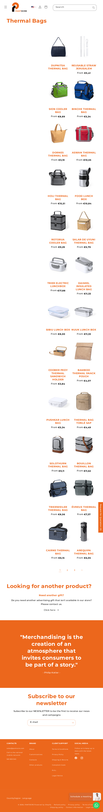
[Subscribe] (73, 723)
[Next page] (82, 570)
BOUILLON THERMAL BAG (84, 465)
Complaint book (58, 765)
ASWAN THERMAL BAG (84, 154)
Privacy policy (74, 805)
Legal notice (91, 807)
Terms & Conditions (60, 749)
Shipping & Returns (60, 760)
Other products (35, 765)
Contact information (74, 807)
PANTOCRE (29, 805)
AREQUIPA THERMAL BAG (84, 552)
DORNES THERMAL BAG (58, 154)
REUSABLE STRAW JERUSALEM (84, 67)
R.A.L (54, 770)
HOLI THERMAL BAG (58, 198)
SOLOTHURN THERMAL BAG (58, 465)
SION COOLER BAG (58, 111)
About (31, 749)
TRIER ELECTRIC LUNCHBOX (58, 285)
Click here (49, 610)
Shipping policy (56, 807)
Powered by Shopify (42, 805)
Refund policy (59, 805)
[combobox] (75, 8)
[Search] (94, 8)
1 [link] (60, 570)
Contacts (33, 760)
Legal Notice (57, 776)
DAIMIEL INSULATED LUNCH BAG (84, 286)
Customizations (35, 754)
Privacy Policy (57, 754)
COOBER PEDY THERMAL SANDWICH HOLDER (58, 375)
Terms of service (89, 805)
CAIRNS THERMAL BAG (58, 552)
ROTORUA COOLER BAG (58, 241)
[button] (6, 7)
